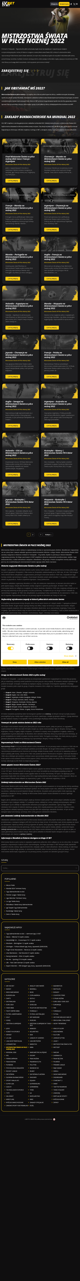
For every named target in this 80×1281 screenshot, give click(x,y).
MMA (31, 1047)
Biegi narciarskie (12, 992)
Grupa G (8, 707)
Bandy (8, 989)
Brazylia (14, 707)
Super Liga (10, 1084)
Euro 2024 (9, 1005)
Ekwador (19, 692)
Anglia (14, 695)
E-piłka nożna (58, 998)
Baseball (33, 989)
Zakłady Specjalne (37, 1102)
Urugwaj (27, 709)
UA (31, 1093)
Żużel (32, 1106)
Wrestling (10, 1099)
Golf (8, 1017)
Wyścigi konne (58, 1099)
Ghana (22, 709)
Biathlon (56, 989)
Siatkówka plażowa (37, 1074)
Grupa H (8, 709)
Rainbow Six (34, 1068)
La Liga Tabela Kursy (13, 901)
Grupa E (8, 702)
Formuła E (57, 1011)
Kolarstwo (34, 1032)
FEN (54, 1008)
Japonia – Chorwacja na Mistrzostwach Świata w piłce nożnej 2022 (19, 355)
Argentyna (15, 697)
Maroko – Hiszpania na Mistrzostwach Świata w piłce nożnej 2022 (57, 306)
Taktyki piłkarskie (60, 1087)
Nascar (56, 1052)
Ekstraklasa (11, 1001)
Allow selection (40, 662)
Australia (21, 700)
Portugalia (15, 709)
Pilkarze (56, 1062)
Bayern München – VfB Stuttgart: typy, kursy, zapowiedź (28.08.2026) (28, 966)
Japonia (34, 702)
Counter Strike (59, 995)
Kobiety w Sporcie (13, 1032)
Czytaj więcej (13, 181)
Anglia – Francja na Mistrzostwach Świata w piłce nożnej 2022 (57, 257)
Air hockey (10, 986)
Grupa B (8, 695)
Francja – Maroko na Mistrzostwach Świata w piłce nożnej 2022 (19, 208)
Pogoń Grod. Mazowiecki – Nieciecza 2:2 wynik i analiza (24, 950)
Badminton (57, 986)
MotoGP (56, 1047)
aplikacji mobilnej (26, 834)
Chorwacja (31, 704)
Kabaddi (33, 1028)
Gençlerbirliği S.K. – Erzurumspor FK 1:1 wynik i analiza (23, 940)
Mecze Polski (10, 885)
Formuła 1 (34, 1011)
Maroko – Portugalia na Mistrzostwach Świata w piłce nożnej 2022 (19, 257)
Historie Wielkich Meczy (62, 1017)
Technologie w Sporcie (15, 1090)
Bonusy (56, 992)
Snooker (33, 1077)
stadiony (48, 714)
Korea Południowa (37, 709)
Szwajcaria (26, 707)
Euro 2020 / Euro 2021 (61, 1001)
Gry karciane (34, 1017)
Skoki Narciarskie (59, 1074)
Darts (8, 998)
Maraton (33, 1044)
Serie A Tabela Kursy (12, 914)
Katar (14, 692)
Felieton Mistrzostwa (38, 1008)
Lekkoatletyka (59, 1038)
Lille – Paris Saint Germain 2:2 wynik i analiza (20, 963)
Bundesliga (10, 995)
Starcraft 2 (57, 1080)
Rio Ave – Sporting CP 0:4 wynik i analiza (19, 959)
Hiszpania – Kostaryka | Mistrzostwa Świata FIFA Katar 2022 (58, 502)
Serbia (20, 707)
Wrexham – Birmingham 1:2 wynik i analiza (20, 943)
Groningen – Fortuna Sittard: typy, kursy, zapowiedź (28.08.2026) (27, 946)
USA (21, 695)
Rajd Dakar (57, 1068)
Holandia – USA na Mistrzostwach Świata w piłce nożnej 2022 (19, 453)
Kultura (56, 1035)
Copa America (35, 995)
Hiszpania (15, 702)
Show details (69, 656)
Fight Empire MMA (12, 1011)
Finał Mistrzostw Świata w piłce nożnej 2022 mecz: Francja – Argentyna (19, 159)
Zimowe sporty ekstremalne (17, 1106)
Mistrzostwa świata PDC (62, 1044)
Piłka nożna (34, 1059)
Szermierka (34, 1087)
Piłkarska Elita (35, 1062)
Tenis (32, 1090)
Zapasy (55, 1102)
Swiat (55, 1084)
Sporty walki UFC (12, 1080)
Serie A (55, 1071)
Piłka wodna (11, 1062)
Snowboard (58, 1077)
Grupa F (8, 704)
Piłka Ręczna (58, 1059)
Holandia (31, 692)
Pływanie (9, 1065)
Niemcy (28, 702)
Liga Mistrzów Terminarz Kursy (16, 898)
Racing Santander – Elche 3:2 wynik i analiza (20, 956)
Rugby (32, 1071)
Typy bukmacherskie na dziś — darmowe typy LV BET (23, 934)
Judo (8, 1028)
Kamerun (34, 707)
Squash (32, 1080)
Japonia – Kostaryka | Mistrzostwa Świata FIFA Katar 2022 (19, 502)
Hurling (33, 1020)
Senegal (25, 692)
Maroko (24, 704)
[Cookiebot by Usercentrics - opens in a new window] (68, 617)
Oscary (32, 1055)
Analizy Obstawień (37, 986)
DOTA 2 (32, 998)
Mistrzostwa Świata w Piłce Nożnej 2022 (17, 164)
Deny (15, 662)
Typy (7, 1093)
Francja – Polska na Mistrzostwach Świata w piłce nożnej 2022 (57, 355)
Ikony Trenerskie (59, 1023)
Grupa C (8, 697)
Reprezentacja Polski (8, 746)
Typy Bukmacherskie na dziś (15, 892)
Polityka (33, 1065)
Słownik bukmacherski (14, 1077)
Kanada (18, 704)
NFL (7, 1055)
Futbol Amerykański (14, 1014)
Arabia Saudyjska (25, 697)
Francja (14, 700)
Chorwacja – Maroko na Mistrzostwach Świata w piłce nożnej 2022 (57, 159)
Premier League (59, 1065)
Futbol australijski (37, 1014)
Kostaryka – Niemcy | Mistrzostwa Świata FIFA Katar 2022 (58, 453)
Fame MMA (10, 1008)
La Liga (8, 1038)
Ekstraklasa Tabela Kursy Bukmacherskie (19, 904)
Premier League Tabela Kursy (15, 895)
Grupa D (8, 700)
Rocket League (11, 1071)
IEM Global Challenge (61, 1020)
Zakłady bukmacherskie (8, 829)
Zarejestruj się (64, 4)
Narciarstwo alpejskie (38, 1052)
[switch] (30, 648)
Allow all (65, 662)
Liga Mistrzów (35, 1041)
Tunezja (31, 700)
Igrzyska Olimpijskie (13, 1023)
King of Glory (58, 1028)
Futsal (55, 1014)
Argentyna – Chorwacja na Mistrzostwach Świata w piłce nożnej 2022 (57, 208)
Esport (32, 1001)
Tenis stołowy (58, 1090)
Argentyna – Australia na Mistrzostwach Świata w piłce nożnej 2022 (57, 404)
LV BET (6, 5)
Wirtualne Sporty (60, 1096)
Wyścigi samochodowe (14, 1102)
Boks (32, 992)
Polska (39, 697)
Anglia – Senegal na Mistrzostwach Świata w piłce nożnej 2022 (19, 404)
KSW (31, 1035)
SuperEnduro (35, 1084)
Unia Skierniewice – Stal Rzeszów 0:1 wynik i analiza (22, 953)
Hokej (8, 1020)
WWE (31, 1099)
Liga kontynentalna (14, 1041)
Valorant (9, 1096)
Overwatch (57, 1055)
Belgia (14, 704)
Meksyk (33, 697)
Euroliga (33, 1005)
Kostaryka (22, 702)
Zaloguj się (54, 4)
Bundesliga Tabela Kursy (14, 911)
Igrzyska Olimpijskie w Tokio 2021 (40, 1024)
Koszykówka (58, 1032)
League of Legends (37, 1038)
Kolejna (48, 534)
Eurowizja (57, 1005)
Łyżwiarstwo (11, 1044)
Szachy (8, 1087)
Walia (25, 695)
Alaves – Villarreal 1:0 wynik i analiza (17, 937)
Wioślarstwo (35, 1096)
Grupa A (8, 692)
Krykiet (9, 1035)
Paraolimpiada (11, 1059)
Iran (18, 695)
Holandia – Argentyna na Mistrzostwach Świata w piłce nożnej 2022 (19, 306)
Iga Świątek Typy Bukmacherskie (16, 908)
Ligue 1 (55, 1041)
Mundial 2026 (11, 1052)
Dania (26, 700)
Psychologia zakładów (15, 1068)
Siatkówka (10, 1074)
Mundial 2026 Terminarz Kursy (16, 888)
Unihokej (56, 1093)
